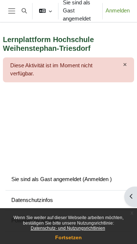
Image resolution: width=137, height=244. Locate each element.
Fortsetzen (68, 237)
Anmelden (118, 11)
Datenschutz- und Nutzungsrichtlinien (68, 228)
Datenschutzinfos (32, 200)
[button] (24, 11)
